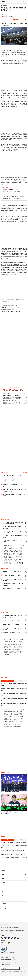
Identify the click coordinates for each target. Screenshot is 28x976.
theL (3, 874)
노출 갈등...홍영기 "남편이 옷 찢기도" (11, 189)
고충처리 (2, 964)
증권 (2, 866)
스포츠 (3, 899)
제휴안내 (6, 962)
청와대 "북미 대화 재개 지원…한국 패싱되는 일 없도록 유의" (13, 854)
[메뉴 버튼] (25, 1)
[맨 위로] (25, 970)
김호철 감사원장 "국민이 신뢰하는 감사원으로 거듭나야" (12, 851)
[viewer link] (25, 43)
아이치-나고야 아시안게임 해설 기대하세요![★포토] (12, 791)
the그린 (3, 882)
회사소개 (2, 957)
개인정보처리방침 (12, 957)
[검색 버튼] (23, 1)
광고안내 (2, 962)
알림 (2, 916)
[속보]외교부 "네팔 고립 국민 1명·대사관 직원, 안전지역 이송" (14, 842)
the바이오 (4, 878)
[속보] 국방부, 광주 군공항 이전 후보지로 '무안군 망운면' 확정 (14, 857)
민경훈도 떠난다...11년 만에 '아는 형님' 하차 (12, 475)
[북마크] (25, 20)
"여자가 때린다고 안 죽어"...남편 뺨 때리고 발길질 (13, 196)
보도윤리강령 (7, 964)
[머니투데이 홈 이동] (5, 924)
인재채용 (6, 957)
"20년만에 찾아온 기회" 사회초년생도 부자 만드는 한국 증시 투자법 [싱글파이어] (13, 812)
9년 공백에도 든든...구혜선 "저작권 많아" (11, 588)
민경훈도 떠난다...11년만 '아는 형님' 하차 (11, 198)
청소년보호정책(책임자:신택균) (6, 959)
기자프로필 (4, 908)
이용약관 (14, 959)
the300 (5, 5)
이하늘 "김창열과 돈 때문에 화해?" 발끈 (11, 620)
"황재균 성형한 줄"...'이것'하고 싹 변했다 (11, 192)
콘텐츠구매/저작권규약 (13, 962)
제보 (2, 912)
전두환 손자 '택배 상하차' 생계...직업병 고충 (12, 571)
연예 (2, 895)
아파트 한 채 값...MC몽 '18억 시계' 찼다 (11, 575)
